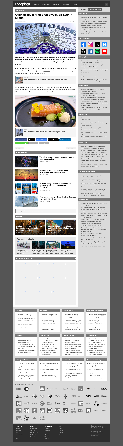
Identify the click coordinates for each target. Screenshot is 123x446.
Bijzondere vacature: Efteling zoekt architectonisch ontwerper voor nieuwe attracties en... (26, 326)
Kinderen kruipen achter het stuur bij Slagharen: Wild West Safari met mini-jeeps (96, 327)
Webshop (56, 4)
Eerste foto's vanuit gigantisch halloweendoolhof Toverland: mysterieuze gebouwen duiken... (50, 315)
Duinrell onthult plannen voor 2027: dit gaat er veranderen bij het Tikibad (26, 346)
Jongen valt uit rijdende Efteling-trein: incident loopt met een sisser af (26, 320)
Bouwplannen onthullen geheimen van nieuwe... (22, 252)
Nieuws (36, 4)
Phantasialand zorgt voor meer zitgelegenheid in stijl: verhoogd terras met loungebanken (50, 365)
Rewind (32, 436)
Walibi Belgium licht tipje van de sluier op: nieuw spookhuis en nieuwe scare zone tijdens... (73, 346)
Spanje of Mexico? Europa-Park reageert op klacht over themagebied (73, 375)
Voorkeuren (66, 4)
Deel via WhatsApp (21, 143)
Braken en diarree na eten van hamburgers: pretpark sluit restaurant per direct (29, 228)
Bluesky (47, 434)
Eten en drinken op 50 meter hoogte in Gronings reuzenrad (45, 132)
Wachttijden (46, 4)
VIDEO (34, 192)
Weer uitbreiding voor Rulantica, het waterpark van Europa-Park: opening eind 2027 (73, 365)
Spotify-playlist (34, 432)
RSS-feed (33, 434)
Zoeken (61, 430)
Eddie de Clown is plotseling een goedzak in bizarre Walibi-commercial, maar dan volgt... (73, 327)
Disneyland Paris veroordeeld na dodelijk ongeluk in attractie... (68, 252)
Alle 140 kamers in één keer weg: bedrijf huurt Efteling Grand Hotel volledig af (61, 228)
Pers (60, 434)
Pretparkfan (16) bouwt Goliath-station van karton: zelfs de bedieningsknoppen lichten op (73, 321)
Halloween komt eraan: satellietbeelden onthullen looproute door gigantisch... (49, 321)
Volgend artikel (71, 148)
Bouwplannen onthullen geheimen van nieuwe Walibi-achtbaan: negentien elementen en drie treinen (93, 209)
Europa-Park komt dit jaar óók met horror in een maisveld (73, 370)
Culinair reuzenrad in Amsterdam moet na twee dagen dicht (45, 79)
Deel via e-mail (33, 143)
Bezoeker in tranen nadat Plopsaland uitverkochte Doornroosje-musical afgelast (49, 346)
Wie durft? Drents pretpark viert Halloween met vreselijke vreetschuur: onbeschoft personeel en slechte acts (93, 185)
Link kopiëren (44, 143)
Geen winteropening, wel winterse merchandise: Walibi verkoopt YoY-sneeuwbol (72, 315)
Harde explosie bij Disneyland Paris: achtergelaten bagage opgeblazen (26, 365)
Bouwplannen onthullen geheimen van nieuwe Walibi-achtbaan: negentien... (72, 340)
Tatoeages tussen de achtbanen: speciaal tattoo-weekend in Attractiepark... (96, 321)
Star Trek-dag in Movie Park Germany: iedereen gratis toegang (96, 371)
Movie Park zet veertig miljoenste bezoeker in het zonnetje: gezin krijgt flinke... (96, 376)
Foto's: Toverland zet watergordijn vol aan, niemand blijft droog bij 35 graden (49, 327)
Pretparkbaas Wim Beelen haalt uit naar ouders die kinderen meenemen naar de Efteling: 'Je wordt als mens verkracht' (94, 70)
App (17, 432)
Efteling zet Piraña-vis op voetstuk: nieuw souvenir (94, 21)
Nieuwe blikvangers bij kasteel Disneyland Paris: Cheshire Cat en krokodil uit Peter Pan (26, 376)
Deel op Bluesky (41, 139)
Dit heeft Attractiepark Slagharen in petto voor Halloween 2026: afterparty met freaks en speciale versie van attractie (94, 229)
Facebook (47, 428)
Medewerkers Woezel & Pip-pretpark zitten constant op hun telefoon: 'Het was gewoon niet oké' (93, 160)
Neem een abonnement (36, 211)
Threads (47, 436)
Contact (61, 432)
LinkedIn (47, 439)
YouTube (32, 430)
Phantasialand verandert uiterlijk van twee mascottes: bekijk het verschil (50, 371)
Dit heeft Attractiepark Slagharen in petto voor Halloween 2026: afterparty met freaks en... (97, 315)
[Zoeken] (106, 4)
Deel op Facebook (21, 139)
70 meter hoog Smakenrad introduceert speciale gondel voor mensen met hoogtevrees (55, 186)
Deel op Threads (53, 139)
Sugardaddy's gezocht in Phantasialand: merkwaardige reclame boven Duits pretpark (49, 376)
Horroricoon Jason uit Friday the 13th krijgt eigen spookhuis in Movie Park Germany (97, 365)
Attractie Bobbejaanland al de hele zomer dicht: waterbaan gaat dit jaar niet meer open (96, 340)
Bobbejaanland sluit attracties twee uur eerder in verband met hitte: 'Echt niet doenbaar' (97, 352)
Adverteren (62, 436)
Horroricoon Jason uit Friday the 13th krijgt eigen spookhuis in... (38, 252)
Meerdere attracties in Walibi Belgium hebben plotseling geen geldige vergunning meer (73, 352)
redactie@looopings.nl (94, 9)
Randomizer (19, 434)
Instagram (47, 430)
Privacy (18, 439)
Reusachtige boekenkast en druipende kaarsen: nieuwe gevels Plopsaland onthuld (49, 352)
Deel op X (31, 139)
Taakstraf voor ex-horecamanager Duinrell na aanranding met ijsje (25, 340)
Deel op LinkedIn (65, 139)
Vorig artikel (19, 148)
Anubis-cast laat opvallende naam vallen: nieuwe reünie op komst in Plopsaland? (50, 340)
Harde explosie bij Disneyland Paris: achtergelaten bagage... (53, 252)
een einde (47, 71)
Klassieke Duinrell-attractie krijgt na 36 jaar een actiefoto (26, 351)
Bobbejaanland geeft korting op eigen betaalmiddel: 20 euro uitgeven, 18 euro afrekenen (97, 346)
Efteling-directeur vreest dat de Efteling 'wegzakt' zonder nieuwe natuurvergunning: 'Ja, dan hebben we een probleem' (94, 103)
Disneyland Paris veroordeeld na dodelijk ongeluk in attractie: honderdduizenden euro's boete (26, 371)
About (75, 4)
